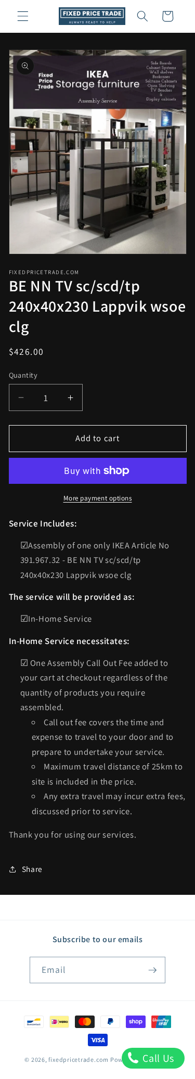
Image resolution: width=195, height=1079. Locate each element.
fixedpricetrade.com (78, 1059)
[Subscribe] (152, 970)
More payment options (97, 498)
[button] (22, 16)
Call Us (157, 1058)
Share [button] (32, 869)
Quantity (23, 375)
